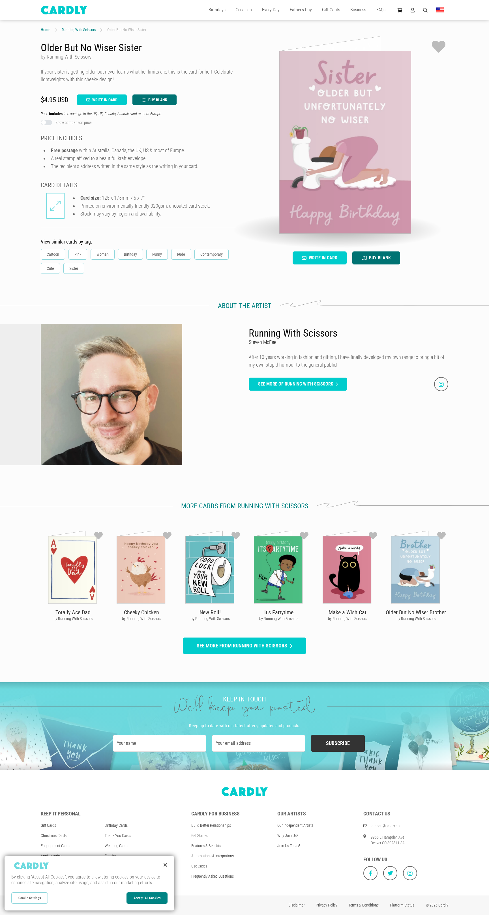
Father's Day (301, 9)
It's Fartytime (278, 612)
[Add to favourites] (438, 46)
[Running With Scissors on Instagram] (441, 384)
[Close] (165, 865)
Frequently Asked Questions (212, 876)
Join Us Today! (288, 845)
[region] (89, 883)
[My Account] (413, 10)
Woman (102, 254)
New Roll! (210, 612)
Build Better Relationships (211, 825)
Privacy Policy (326, 905)
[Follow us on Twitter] (390, 873)
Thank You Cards (118, 835)
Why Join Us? (287, 835)
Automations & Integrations (212, 856)
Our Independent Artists (295, 825)
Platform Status (402, 905)
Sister (73, 268)
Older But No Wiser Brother (416, 612)
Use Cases (199, 866)
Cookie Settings (29, 898)
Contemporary (211, 254)
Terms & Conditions (364, 905)
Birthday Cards (116, 825)
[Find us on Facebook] (370, 873)
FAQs (380, 9)
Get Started (199, 835)
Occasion (244, 9)
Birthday (130, 254)
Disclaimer (296, 905)
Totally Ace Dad (73, 612)
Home (45, 29)
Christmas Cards (54, 835)
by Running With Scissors (73, 618)
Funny (157, 254)
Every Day (271, 9)
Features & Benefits (206, 845)
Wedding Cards (116, 845)
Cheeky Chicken (141, 612)
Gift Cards (331, 9)
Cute (50, 268)
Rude (181, 254)
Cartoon (53, 254)
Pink (77, 254)
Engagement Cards (55, 845)
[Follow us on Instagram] (410, 873)
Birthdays (217, 9)
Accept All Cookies (147, 898)
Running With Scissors (79, 29)
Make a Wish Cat (347, 612)
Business (358, 9)
